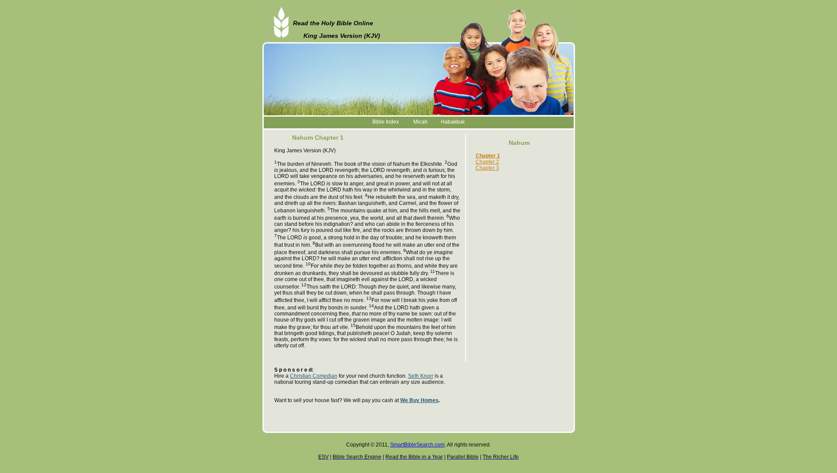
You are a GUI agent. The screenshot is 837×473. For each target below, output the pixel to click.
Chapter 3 (487, 168)
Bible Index (385, 122)
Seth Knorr (420, 376)
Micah (420, 122)
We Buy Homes (419, 400)
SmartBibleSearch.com (417, 445)
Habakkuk (453, 122)
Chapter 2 (487, 162)
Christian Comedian (313, 376)
